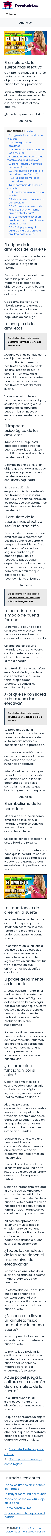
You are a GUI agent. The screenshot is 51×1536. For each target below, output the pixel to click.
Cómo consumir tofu (18, 1508)
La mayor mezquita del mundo (25, 1494)
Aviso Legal (13, 1531)
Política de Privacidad (29, 1528)
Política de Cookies (33, 1531)
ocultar (30, 131)
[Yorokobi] (19, 5)
